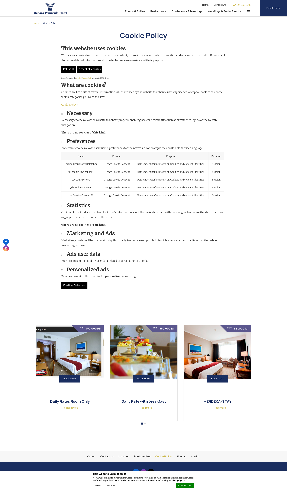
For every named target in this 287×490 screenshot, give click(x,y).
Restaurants (158, 11)
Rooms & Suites (135, 11)
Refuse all (111, 485)
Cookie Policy (69, 104)
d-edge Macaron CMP (83, 78)
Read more (72, 407)
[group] (70, 373)
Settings (98, 485)
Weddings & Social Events (224, 11)
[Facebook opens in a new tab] (6, 242)
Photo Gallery (142, 456)
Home (205, 4)
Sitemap (181, 456)
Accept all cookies (185, 485)
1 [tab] (142, 423)
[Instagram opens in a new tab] (6, 248)
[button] (249, 11)
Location (124, 456)
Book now (273, 8)
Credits (195, 456)
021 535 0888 (244, 5)
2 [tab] (145, 423)
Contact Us (219, 4)
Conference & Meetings (187, 11)
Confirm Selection (74, 285)
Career (91, 456)
